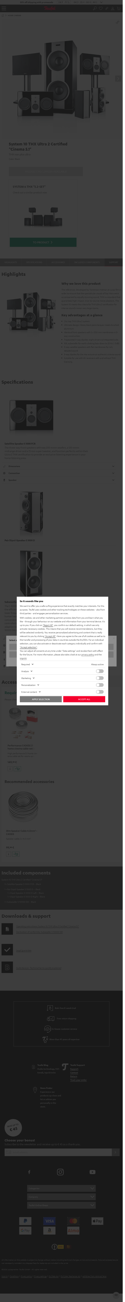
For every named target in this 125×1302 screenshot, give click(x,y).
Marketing (26, 678)
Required (25, 664)
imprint (23, 658)
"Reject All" (48, 625)
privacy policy (87, 654)
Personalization (28, 685)
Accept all (84, 699)
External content (29, 691)
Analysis (25, 671)
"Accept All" (50, 636)
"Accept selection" (28, 647)
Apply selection (41, 699)
